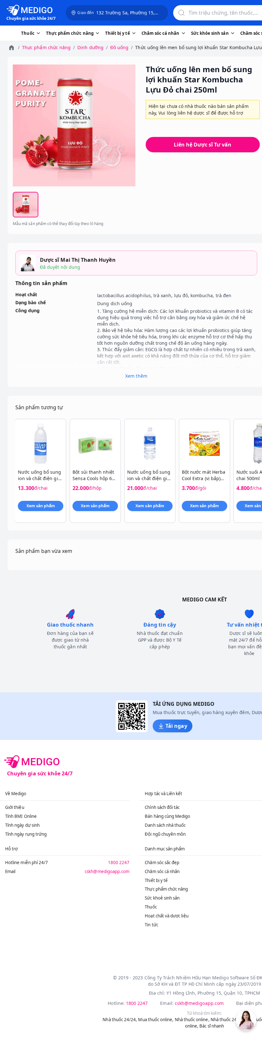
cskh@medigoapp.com (107, 871)
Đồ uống (119, 47)
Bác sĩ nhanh (211, 1026)
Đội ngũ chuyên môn (165, 834)
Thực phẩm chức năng (46, 47)
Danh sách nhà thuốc (165, 825)
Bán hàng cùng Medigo (167, 816)
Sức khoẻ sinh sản (162, 898)
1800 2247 (119, 862)
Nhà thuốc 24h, (226, 1019)
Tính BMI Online (21, 816)
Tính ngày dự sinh (22, 825)
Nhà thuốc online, (192, 1019)
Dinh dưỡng (90, 47)
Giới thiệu (14, 807)
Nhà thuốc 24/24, (120, 1019)
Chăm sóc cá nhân (162, 871)
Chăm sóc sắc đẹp (162, 862)
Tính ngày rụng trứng (26, 834)
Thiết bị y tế (156, 880)
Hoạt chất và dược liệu (166, 916)
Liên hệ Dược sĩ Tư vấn (202, 144)
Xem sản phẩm (41, 506)
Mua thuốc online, (155, 1019)
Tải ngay (176, 725)
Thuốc (151, 907)
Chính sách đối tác (162, 807)
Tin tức (151, 925)
